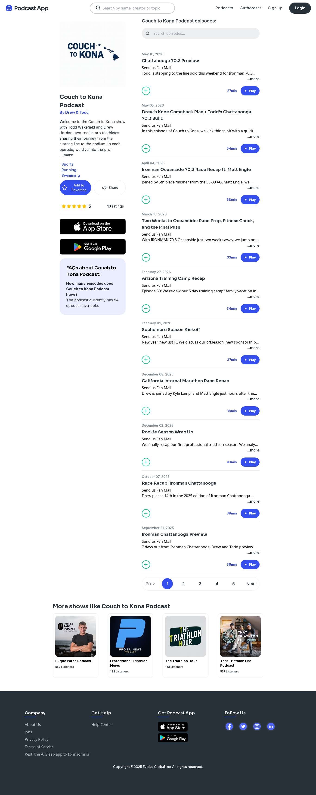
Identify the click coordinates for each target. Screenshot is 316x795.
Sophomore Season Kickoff (171, 329)
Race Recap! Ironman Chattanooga (179, 483)
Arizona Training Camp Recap (173, 278)
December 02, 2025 (157, 425)
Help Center (101, 724)
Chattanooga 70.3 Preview (170, 60)
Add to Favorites (79, 187)
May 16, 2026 (152, 54)
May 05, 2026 (153, 105)
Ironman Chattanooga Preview (174, 534)
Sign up (275, 8)
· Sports (67, 164)
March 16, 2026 (154, 214)
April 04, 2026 (153, 163)
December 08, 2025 (157, 374)
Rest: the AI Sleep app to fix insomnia (57, 754)
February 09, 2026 (156, 323)
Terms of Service (39, 746)
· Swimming (70, 175)
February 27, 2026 (156, 272)
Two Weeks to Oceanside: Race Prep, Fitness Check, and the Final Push (198, 224)
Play (252, 91)
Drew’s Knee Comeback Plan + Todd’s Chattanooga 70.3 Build (196, 115)
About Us (33, 724)
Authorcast (250, 8)
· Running (68, 169)
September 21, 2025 (158, 528)
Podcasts (224, 8)
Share (113, 187)
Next (251, 583)
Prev (150, 583)
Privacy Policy (36, 739)
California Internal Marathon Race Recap (185, 380)
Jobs (28, 732)
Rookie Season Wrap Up (167, 432)
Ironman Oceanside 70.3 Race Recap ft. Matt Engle (196, 169)
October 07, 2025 (155, 477)
